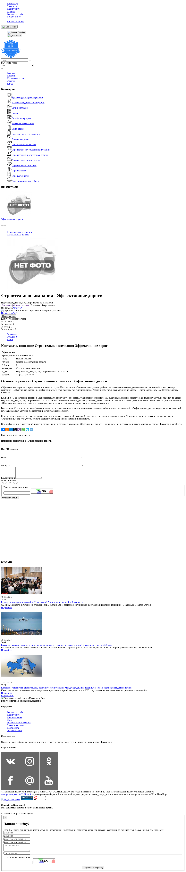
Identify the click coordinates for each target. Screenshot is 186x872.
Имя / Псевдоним (9, 449)
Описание (12, 334)
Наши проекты (14, 717)
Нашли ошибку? (9, 313)
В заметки (36, 305)
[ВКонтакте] (3, 429)
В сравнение (48, 305)
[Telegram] (31, 429)
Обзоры (11, 81)
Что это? (17, 308)
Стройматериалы (20, 176)
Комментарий (8, 478)
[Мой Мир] (11, 429)
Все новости (7, 695)
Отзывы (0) (12, 337)
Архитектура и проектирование (27, 97)
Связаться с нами (15, 725)
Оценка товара (8, 480)
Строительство (19, 170)
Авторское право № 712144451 (16, 794)
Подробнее (6, 607)
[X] (15, 429)
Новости (11, 75)
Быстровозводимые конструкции (28, 102)
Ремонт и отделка (20, 139)
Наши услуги (13, 715)
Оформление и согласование (26, 134)
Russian (21, 32)
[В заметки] (5, 225)
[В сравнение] (2, 225)
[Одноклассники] (7, 429)
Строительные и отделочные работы (30, 155)
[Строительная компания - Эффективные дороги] (32, 288)
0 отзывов (7, 305)
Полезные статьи (15, 78)
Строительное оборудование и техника (31, 149)
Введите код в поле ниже (15, 487)
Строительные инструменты (26, 160)
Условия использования (19, 722)
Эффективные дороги (12, 219)
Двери (15, 113)
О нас (10, 720)
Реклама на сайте (15, 712)
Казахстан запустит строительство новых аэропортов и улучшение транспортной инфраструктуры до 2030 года (56, 645)
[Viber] (19, 429)
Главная (11, 73)
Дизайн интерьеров (21, 118)
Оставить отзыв (21, 305)
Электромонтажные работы (25, 181)
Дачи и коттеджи (20, 108)
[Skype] (27, 429)
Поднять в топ (8, 316)
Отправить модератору (93, 867)
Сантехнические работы (24, 144)
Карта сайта (13, 728)
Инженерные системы (23, 123)
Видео (10, 83)
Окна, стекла (18, 129)
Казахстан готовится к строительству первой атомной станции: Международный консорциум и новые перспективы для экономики (66, 687)
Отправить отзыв (9, 498)
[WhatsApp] (23, 429)
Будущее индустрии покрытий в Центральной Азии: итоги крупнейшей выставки (42, 602)
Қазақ (18, 35)
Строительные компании (24, 165)
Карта (10, 339)
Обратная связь (14, 730)
